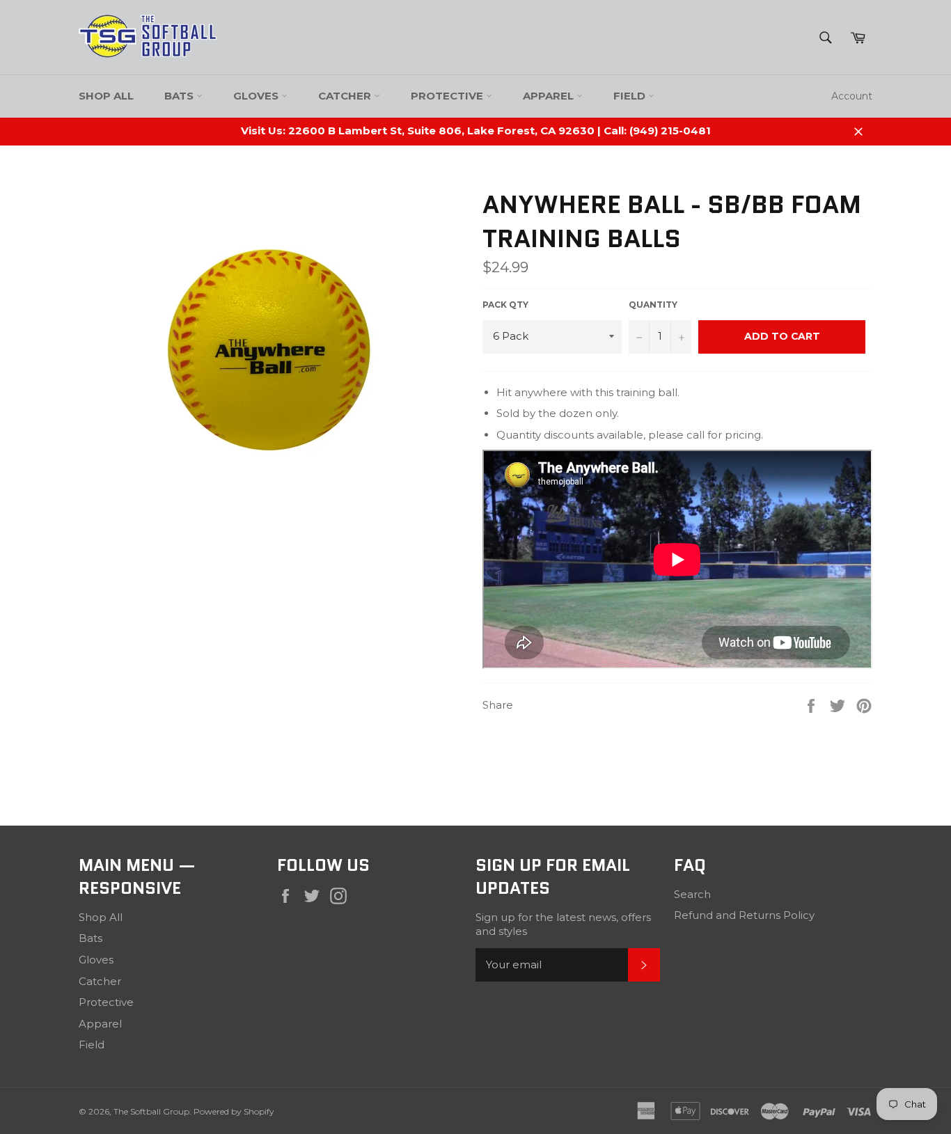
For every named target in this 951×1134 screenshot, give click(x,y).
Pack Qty (505, 304)
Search (692, 894)
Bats (180, 95)
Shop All (106, 95)
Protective (448, 95)
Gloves (257, 95)
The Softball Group (151, 1111)
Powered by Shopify (234, 1111)
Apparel (549, 95)
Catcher (346, 95)
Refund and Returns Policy (744, 915)
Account (851, 96)
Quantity (653, 304)
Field (630, 95)
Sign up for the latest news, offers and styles (563, 924)
